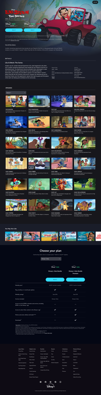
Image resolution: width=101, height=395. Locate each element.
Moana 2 (74, 359)
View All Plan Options (10, 45)
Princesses (64, 371)
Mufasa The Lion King (77, 377)
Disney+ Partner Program (33, 377)
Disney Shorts (64, 362)
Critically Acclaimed (65, 356)
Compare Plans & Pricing (44, 370)
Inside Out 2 (75, 356)
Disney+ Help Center (48, 333)
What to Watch (32, 359)
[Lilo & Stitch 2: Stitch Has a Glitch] (13, 236)
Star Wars (53, 359)
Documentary (64, 365)
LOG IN (95, 2)
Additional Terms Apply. (15, 40)
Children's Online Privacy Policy (22, 355)
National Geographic (55, 362)
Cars (74, 371)
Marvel (52, 356)
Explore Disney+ (32, 351)
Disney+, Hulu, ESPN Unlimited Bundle (44, 357)
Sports (63, 359)
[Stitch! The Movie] (49, 236)
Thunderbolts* (75, 368)
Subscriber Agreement (22, 362)
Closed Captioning (32, 371)
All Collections (64, 351)
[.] (40, 382)
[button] (34, 349)
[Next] (98, 236)
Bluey (74, 365)
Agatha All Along (76, 374)
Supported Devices (32, 365)
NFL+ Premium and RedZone (43, 366)
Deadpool (75, 351)
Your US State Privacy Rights (22, 359)
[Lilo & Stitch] (31, 236)
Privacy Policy (20, 351)
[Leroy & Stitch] (67, 236)
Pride (63, 368)
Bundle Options (43, 351)
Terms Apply (18, 325)
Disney (52, 351)
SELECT (14, 30)
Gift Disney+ (31, 374)
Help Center (31, 362)
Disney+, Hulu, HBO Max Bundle (44, 362)
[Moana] (86, 236)
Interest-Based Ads (21, 368)
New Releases (31, 356)
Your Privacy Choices (21, 365)
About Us (31, 368)
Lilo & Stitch (75, 362)
